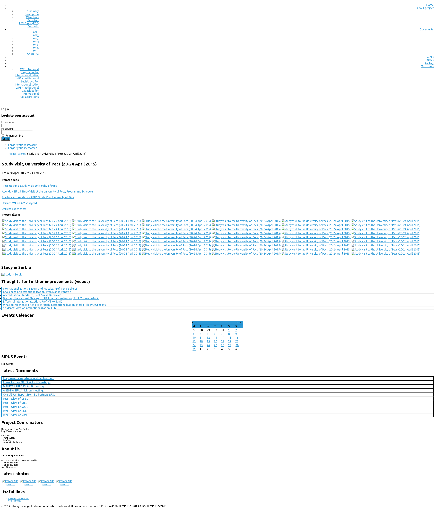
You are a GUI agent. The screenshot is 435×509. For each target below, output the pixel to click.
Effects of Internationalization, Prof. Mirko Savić (32, 301)
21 (222, 341)
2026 (222, 322)
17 (194, 341)
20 (215, 341)
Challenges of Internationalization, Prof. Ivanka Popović (37, 291)
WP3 (36, 38)
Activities (33, 20)
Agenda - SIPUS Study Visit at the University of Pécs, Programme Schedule (47, 191)
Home (430, 4)
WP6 (36, 47)
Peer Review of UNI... (15, 410)
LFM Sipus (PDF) (29, 23)
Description (32, 14)
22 (229, 341)
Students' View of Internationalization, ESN (29, 308)
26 (208, 345)
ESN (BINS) (32, 53)
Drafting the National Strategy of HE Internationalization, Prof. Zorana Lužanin (51, 298)
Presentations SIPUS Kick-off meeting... (26, 382)
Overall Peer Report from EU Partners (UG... (29, 394)
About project (425, 8)
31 (194, 349)
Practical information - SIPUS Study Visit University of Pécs (38, 197)
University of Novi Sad (18, 498)
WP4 (36, 41)
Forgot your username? (22, 147)
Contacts (33, 26)
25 (201, 345)
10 (194, 337)
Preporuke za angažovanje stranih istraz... (28, 378)
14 (222, 337)
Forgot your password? (22, 144)
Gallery (429, 63)
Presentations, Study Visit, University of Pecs (29, 185)
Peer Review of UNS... (15, 398)
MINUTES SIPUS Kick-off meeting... (24, 386)
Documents (427, 29)
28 (222, 345)
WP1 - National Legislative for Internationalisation (27, 72)
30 (237, 345)
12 (208, 337)
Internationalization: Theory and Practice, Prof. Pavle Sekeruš (40, 288)
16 (236, 337)
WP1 (36, 32)
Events (429, 57)
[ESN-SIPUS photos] (10, 484)
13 (215, 337)
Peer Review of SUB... (15, 406)
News (430, 60)
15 (229, 337)
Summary (33, 11)
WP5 (36, 44)
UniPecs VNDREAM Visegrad (19, 203)
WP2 (36, 35)
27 (215, 345)
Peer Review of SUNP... (16, 414)
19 (208, 341)
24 (194, 345)
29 (229, 345)
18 (201, 341)
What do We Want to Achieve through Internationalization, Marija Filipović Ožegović (54, 304)
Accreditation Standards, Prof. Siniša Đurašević (32, 295)
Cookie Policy (14, 501)
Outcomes (427, 66)
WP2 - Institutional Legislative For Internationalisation (27, 81)
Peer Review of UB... (15, 402)
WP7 (36, 50)
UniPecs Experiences (14, 208)
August (214, 322)
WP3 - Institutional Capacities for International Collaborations (27, 92)
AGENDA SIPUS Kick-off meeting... (23, 390)
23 (236, 341)
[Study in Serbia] (11, 274)
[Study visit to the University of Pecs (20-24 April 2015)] (36, 220)
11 (201, 337)
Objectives (32, 17)
